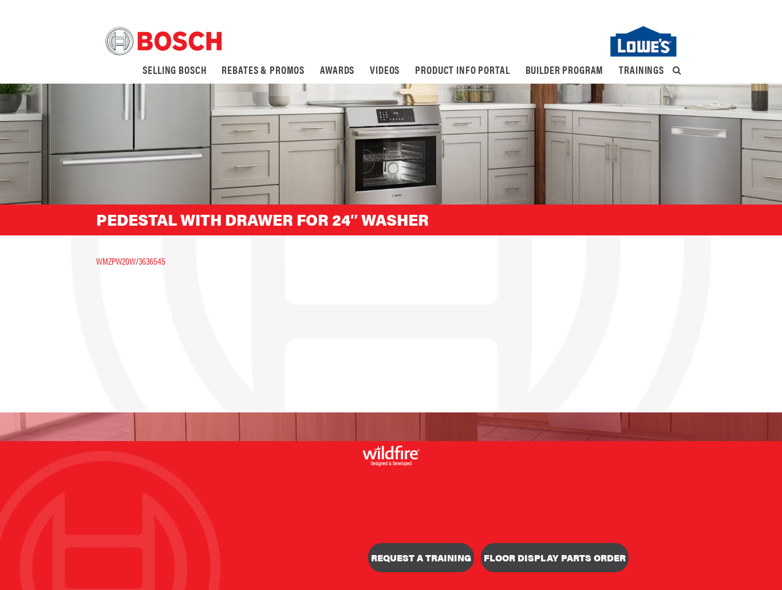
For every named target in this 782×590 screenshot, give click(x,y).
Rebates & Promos (263, 69)
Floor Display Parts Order (555, 557)
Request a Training (421, 557)
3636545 (152, 261)
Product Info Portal (462, 69)
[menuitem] (174, 69)
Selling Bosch (174, 69)
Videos (385, 69)
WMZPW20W (116, 261)
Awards (337, 69)
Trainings (641, 69)
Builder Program (565, 69)
